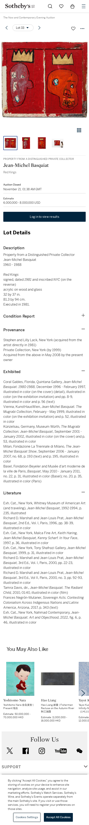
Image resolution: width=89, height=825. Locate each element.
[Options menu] (82, 28)
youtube (61, 750)
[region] (44, 799)
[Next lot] (39, 27)
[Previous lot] (6, 27)
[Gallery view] (79, 130)
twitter (10, 751)
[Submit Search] (50, 6)
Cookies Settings (27, 817)
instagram (42, 751)
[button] (44, 79)
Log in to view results (44, 217)
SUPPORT (11, 767)
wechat (79, 751)
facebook (26, 751)
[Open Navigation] (84, 6)
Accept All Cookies (58, 817)
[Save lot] (73, 28)
